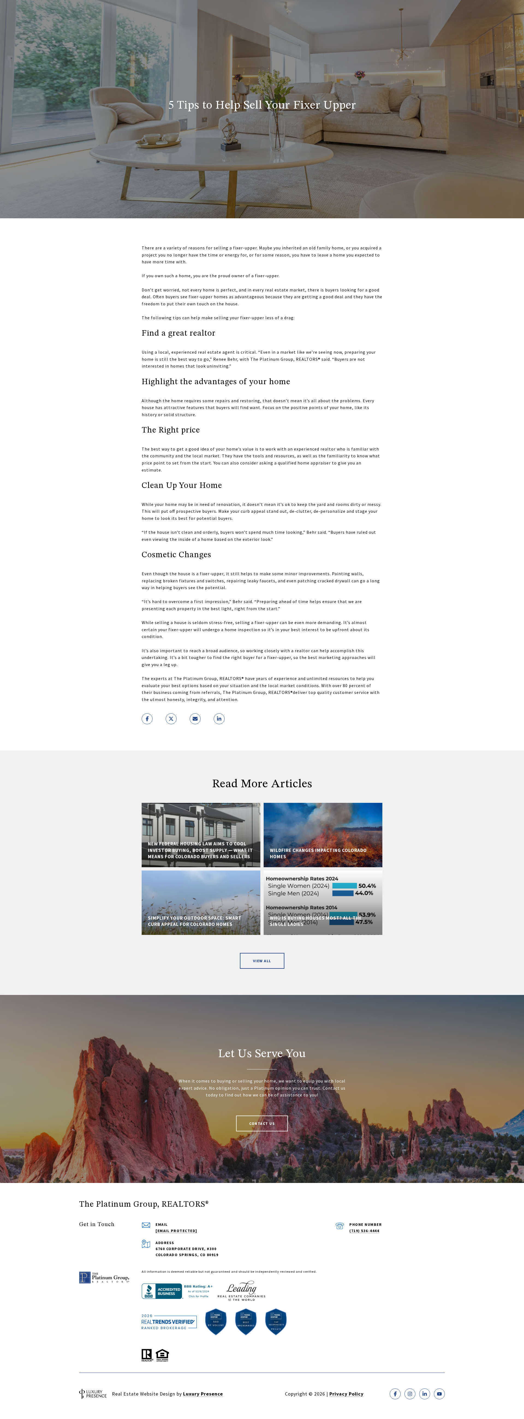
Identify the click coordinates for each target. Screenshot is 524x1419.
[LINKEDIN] (424, 1393)
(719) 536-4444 (364, 1230)
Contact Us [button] (262, 1123)
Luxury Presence (203, 1394)
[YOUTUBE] (439, 1393)
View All (262, 960)
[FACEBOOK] (395, 1393)
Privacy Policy (346, 1394)
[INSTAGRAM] (409, 1393)
